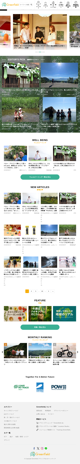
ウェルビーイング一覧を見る (40, 177)
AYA (38, 94)
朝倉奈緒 (49, 170)
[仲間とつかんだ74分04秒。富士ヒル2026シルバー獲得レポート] (67, 257)
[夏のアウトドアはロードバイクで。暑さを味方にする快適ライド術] (49, 226)
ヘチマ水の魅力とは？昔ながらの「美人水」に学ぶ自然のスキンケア (20, 91)
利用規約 (48, 410)
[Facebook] (34, 447)
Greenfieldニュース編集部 (50, 213)
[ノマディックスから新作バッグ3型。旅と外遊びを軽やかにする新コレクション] (12, 257)
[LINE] (46, 447)
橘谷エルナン (23, 170)
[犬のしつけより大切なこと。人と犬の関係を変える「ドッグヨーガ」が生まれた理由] (40, 147)
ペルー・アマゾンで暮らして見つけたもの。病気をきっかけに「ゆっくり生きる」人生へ (15, 165)
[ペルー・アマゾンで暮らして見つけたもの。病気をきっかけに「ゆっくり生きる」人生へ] (15, 147)
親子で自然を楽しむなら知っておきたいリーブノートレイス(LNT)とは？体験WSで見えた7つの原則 (20, 125)
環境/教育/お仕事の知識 (11, 428)
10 (42, 291)
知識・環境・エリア (22, 436)
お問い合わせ (40, 414)
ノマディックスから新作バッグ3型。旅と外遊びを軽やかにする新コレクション (12, 272)
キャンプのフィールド (11, 410)
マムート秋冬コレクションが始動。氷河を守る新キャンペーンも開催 (49, 272)
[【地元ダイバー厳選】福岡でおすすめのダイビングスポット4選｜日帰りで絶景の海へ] (30, 257)
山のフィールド (9, 414)
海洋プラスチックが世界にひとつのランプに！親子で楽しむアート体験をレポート (12, 240)
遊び (11, 436)
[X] (38, 447)
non (77, 129)
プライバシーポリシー (61, 410)
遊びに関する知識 (10, 424)
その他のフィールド (10, 421)
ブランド (7, 440)
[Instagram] (42, 447)
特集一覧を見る (40, 327)
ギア (5, 436)
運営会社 (39, 410)
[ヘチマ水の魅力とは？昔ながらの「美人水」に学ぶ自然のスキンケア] (64, 147)
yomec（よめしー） (72, 94)
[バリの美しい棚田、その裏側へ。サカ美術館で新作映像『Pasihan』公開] (49, 194)
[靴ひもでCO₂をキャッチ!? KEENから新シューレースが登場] (30, 226)
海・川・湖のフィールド (12, 417)
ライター (51, 414)
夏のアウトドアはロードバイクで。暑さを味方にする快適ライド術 (59, 91)
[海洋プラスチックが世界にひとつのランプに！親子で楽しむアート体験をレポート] (12, 226)
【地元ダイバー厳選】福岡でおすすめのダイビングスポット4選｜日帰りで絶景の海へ (59, 125)
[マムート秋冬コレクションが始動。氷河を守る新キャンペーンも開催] (49, 257)
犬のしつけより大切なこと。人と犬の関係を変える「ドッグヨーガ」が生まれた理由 (39, 165)
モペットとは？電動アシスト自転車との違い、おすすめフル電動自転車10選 (39, 362)
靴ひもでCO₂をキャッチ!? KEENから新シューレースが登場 (30, 240)
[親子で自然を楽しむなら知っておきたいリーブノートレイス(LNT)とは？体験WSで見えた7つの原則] (67, 226)
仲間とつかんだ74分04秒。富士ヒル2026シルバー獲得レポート (67, 272)
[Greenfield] (10, 3)
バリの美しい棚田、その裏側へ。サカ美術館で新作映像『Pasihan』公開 (49, 208)
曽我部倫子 (36, 129)
